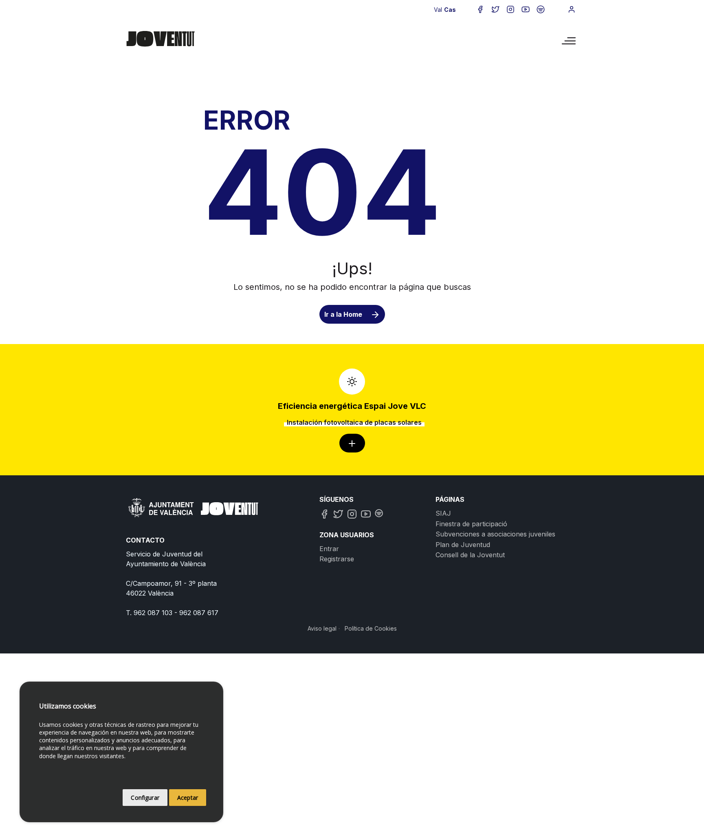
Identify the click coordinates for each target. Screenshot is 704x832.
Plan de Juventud (463, 545)
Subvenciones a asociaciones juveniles (495, 534)
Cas (450, 9)
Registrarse (336, 559)
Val (438, 9)
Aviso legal (322, 628)
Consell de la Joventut (470, 555)
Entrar (329, 549)
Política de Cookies (371, 628)
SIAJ (443, 513)
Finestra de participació (471, 524)
